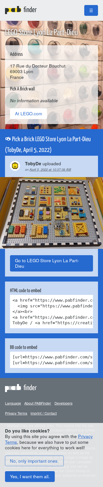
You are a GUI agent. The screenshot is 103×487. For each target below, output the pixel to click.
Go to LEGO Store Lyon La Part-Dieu (47, 263)
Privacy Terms (16, 413)
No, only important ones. (34, 461)
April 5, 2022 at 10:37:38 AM (50, 169)
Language (13, 403)
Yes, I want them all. (30, 476)
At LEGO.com (28, 113)
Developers (63, 403)
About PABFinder (37, 403)
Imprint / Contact (43, 413)
